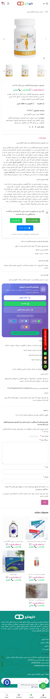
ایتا (23, 327)
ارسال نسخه (23, 228)
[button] (46, 39)
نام (46, 467)
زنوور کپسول (13, 574)
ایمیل (45, 477)
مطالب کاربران (45, 643)
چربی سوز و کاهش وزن (35, 12)
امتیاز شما (44, 436)
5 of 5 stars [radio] (30, 436)
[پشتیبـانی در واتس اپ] (45, 353)
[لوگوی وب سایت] (25, 3)
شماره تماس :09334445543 (40, 663)
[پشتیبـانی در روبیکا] (45, 362)
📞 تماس (17, 90)
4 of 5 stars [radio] (32, 436)
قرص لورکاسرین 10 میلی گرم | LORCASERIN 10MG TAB (36, 601)
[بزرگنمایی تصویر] (44, 58)
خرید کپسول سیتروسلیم (21, 118)
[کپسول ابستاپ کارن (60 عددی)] (37, 561)
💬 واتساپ (26, 90)
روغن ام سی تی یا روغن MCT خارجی (13, 541)
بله (12, 321)
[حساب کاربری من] (8, 3)
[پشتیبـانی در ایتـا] (45, 358)
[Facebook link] (35, 127)
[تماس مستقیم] (45, 367)
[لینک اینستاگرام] (32, 127)
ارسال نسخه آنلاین (23, 310)
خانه (46, 12)
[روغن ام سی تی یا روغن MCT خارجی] (13, 529)
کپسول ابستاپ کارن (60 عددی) (36, 574)
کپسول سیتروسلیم (25, 120)
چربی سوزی (34, 118)
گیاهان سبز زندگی (20, 123)
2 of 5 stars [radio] (35, 436)
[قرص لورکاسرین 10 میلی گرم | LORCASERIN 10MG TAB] (37, 590)
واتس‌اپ (14, 220)
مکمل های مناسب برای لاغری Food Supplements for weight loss (27, 388)
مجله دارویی (45, 639)
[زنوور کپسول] (13, 561)
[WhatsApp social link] (29, 127)
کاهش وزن (36, 120)
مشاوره (47, 646)
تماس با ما (31, 220)
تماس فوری (23, 297)
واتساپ (23, 303)
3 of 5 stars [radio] (34, 436)
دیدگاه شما (44, 440)
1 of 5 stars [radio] (37, 436)
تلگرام (22, 321)
